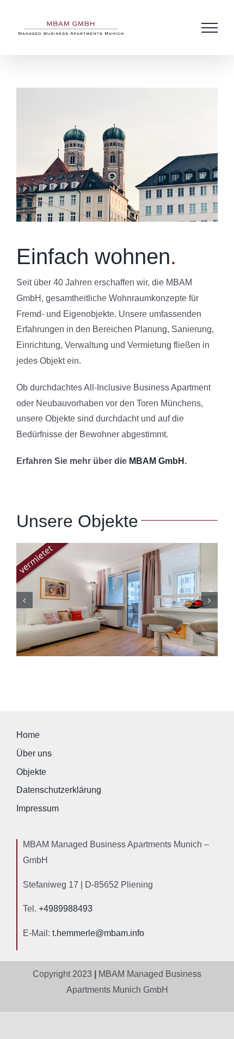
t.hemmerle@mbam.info (98, 933)
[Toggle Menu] (209, 28)
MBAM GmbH (156, 461)
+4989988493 (66, 908)
